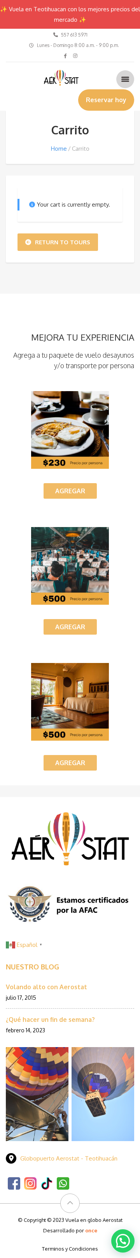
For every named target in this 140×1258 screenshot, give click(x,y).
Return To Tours (62, 242)
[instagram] (30, 1183)
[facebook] (14, 1183)
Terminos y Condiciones (70, 1249)
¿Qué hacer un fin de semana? (50, 1019)
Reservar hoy (106, 100)
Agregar (70, 491)
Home (59, 148)
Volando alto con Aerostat (46, 987)
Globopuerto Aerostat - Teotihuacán (68, 1158)
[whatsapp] (63, 1183)
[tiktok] (46, 1183)
